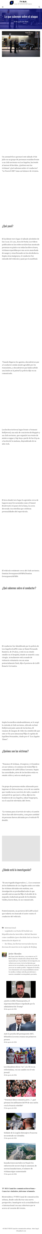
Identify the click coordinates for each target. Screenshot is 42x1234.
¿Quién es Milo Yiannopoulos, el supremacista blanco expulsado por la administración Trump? (19, 1004)
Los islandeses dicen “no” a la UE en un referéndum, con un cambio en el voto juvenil (19, 1070)
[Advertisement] (21, 81)
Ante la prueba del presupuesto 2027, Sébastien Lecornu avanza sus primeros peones (20, 1037)
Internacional (10, 928)
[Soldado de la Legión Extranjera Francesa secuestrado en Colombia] (21, 1128)
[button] (39, 7)
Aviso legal (35, 1229)
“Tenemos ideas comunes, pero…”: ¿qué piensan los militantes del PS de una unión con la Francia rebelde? (21, 1103)
